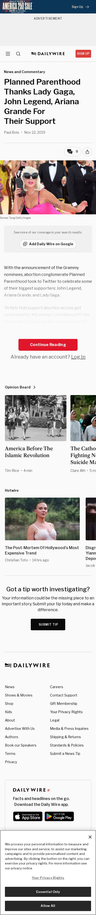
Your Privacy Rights (66, 712)
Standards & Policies (67, 745)
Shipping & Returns (65, 737)
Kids (8, 712)
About (10, 720)
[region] (48, 872)
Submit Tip (48, 624)
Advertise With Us (20, 728)
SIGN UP (83, 53)
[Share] (87, 151)
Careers (56, 687)
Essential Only (48, 892)
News (10, 687)
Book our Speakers (20, 745)
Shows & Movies (18, 695)
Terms (10, 753)
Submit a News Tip (65, 753)
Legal (54, 720)
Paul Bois (11, 132)
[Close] (90, 837)
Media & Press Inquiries (69, 728)
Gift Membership (63, 703)
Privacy (11, 762)
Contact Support (63, 695)
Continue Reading (48, 344)
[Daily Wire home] (48, 53)
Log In (78, 357)
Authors (11, 737)
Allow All (48, 906)
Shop (9, 703)
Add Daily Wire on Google (51, 244)
